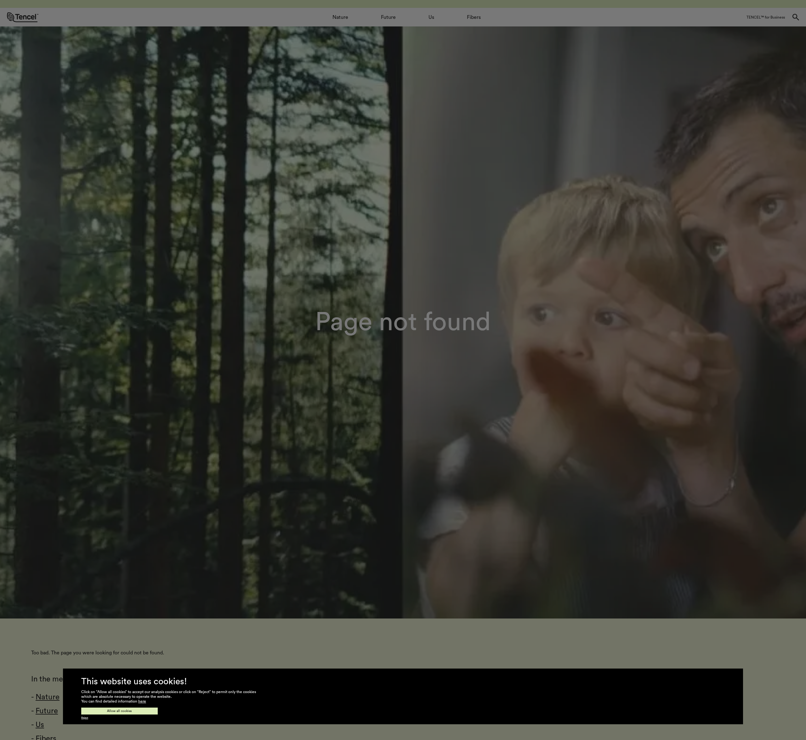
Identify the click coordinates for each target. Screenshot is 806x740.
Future (47, 711)
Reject (84, 718)
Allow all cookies (119, 711)
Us (40, 725)
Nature (48, 697)
